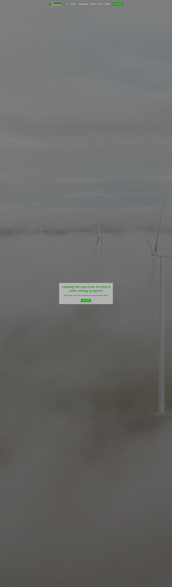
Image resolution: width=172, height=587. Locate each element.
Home (67, 4)
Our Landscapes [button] (83, 4)
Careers (107, 4)
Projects (93, 4)
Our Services (86, 300)
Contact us (118, 4)
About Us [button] (73, 4)
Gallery (100, 4)
